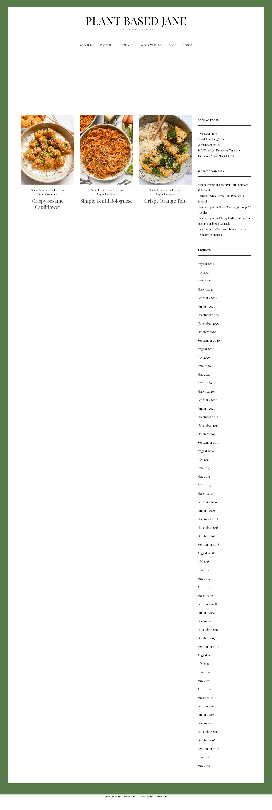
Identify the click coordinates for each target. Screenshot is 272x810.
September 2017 (208, 647)
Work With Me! (152, 45)
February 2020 (207, 400)
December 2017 (208, 621)
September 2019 (208, 442)
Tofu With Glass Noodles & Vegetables (220, 150)
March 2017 (205, 698)
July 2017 (203, 664)
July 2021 (203, 272)
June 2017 (204, 672)
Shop (173, 45)
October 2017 (206, 638)
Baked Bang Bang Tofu (211, 139)
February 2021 (207, 298)
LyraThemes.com (158, 796)
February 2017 (207, 706)
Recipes (106, 45)
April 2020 (205, 383)
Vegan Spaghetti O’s (209, 145)
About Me (87, 45)
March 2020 (206, 391)
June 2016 (204, 757)
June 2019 (204, 468)
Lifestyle (126, 45)
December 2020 (208, 315)
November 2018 (208, 527)
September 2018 (208, 544)
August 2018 (206, 553)
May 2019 (204, 476)
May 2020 (204, 374)
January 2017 (206, 715)
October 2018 (206, 536)
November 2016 (208, 732)
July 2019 (203, 459)
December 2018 (208, 519)
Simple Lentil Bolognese (106, 201)
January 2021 (206, 306)
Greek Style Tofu (207, 134)
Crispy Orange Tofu (165, 201)
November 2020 (208, 323)
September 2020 (209, 340)
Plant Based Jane (136, 20)
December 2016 (208, 723)
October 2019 (207, 434)
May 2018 (204, 578)
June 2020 (204, 366)
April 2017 (204, 689)
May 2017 (203, 681)
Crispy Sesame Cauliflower (47, 204)
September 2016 (208, 749)
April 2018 (204, 587)
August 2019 (206, 451)
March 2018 (205, 596)
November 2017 (208, 630)
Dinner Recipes (39, 189)
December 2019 (208, 417)
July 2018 (203, 561)
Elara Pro (110, 796)
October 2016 (207, 740)
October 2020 (207, 332)
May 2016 (204, 766)
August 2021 (206, 264)
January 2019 (206, 510)
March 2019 (205, 493)
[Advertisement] (136, 87)
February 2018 (207, 604)
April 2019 (204, 485)
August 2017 (205, 655)
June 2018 (204, 570)
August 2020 (206, 349)
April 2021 (204, 281)
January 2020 (206, 408)
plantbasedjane (49, 194)
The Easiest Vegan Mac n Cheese (216, 156)
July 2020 (204, 357)
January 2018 (206, 613)
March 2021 (205, 289)
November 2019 (208, 425)
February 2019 (207, 502)
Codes (187, 45)
